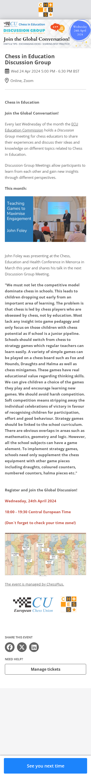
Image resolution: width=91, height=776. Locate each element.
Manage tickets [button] (45, 669)
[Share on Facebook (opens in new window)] (10, 647)
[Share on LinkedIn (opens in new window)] (34, 647)
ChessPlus (55, 584)
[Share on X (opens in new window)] (22, 647)
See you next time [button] (45, 766)
